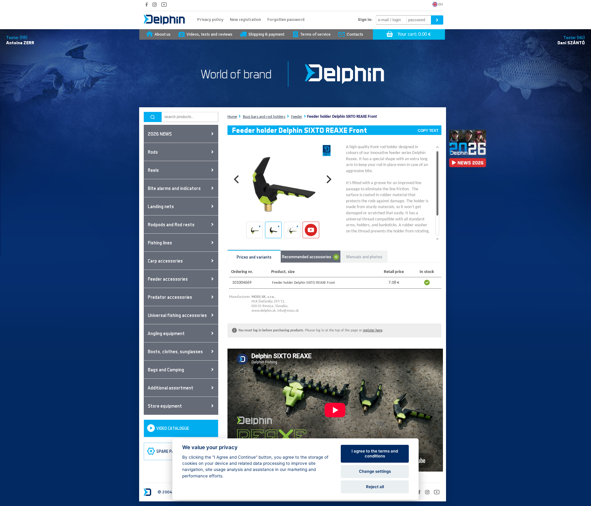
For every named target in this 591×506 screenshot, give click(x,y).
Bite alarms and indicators (174, 188)
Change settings (375, 471)
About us (163, 34)
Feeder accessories (168, 279)
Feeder (296, 117)
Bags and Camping (166, 369)
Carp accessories (165, 260)
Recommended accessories (310, 256)
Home (232, 117)
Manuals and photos (364, 256)
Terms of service (315, 34)
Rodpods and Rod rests (171, 224)
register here (372, 330)
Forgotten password (285, 19)
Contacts (355, 34)
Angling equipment (166, 333)
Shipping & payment (266, 34)
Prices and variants (254, 256)
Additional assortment (170, 387)
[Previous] (237, 179)
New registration (245, 19)
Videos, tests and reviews (209, 34)
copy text (428, 130)
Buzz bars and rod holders (264, 117)
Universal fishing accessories (177, 315)
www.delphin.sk (263, 311)
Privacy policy (210, 19)
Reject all (375, 486)
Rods (153, 152)
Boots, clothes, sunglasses (175, 351)
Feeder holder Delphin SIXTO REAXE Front (342, 117)
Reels (153, 170)
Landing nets (161, 206)
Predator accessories (170, 297)
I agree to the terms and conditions (375, 453)
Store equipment (165, 406)
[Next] (328, 179)
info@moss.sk (288, 311)
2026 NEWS (160, 133)
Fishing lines (160, 242)
